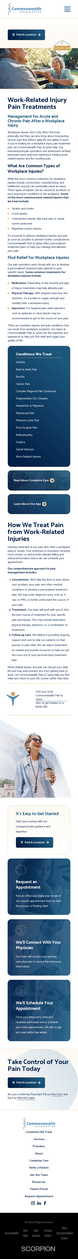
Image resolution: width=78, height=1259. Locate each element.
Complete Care (38, 1160)
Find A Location (26, 34)
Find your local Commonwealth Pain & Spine (49, 695)
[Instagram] (33, 1203)
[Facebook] (45, 1203)
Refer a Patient (39, 1167)
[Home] (24, 9)
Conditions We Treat (39, 1132)
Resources (39, 1182)
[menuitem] (39, 362)
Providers (39, 1146)
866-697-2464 (26, 1098)
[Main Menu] (67, 9)
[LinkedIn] (39, 1203)
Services (39, 1139)
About (39, 1153)
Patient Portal (39, 1189)
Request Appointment (39, 1196)
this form (57, 1094)
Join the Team (39, 1175)
